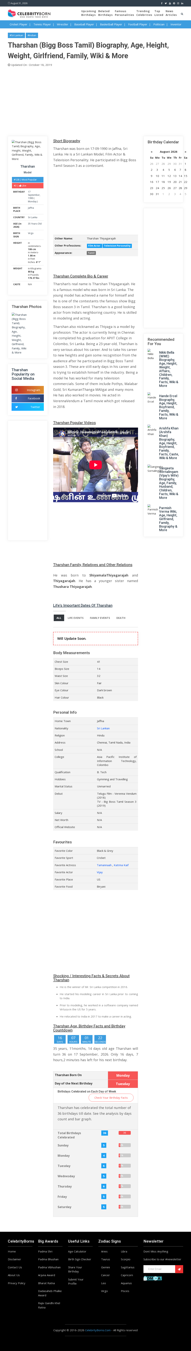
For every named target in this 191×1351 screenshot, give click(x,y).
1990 (30, 198)
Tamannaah (104, 865)
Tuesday (64, 1166)
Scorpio (125, 1259)
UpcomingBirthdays (88, 13)
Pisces (125, 1291)
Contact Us (15, 1267)
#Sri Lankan (16, 35)
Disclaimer (14, 1259)
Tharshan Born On (68, 1075)
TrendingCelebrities (144, 13)
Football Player (137, 24)
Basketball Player (111, 24)
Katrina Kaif (121, 865)
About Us (14, 1275)
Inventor (175, 24)
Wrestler (62, 24)
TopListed (158, 13)
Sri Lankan (103, 728)
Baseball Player (84, 24)
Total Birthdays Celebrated (69, 1135)
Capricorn (127, 1275)
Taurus (105, 1259)
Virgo (31, 233)
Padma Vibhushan (49, 1267)
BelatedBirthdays (105, 13)
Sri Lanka (32, 217)
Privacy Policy (16, 1283)
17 (29, 191)
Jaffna (31, 207)
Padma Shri (45, 1251)
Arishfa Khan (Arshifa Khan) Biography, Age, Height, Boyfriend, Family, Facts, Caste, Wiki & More (169, 443)
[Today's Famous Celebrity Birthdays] (29, 12)
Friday (62, 1197)
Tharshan (27, 166)
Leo (103, 1283)
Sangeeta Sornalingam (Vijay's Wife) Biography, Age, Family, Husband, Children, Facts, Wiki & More (169, 483)
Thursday (65, 1186)
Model (28, 172)
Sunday (63, 1145)
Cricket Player (18, 24)
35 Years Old (35, 223)
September (34, 195)
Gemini (105, 1267)
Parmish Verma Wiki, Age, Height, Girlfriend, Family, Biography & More (168, 519)
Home (12, 1251)
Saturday (64, 1207)
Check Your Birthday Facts (111, 1097)
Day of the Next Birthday (73, 1083)
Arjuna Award (46, 1275)
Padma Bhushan (48, 1259)
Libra (124, 1251)
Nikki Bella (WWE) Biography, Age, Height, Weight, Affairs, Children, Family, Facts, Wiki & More (168, 369)
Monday (32, 201)
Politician (159, 24)
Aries (104, 1251)
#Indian (32, 35)
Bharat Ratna (46, 1283)
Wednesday (66, 1176)
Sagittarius (127, 1267)
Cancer (105, 1275)
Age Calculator (77, 1251)
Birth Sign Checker (79, 1259)
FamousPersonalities (124, 13)
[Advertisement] (95, 100)
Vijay (100, 872)
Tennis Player (42, 24)
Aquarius (126, 1283)
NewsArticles (171, 13)
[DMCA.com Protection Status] (152, 1278)
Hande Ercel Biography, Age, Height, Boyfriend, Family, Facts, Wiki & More (168, 407)
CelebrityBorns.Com (98, 1330)
